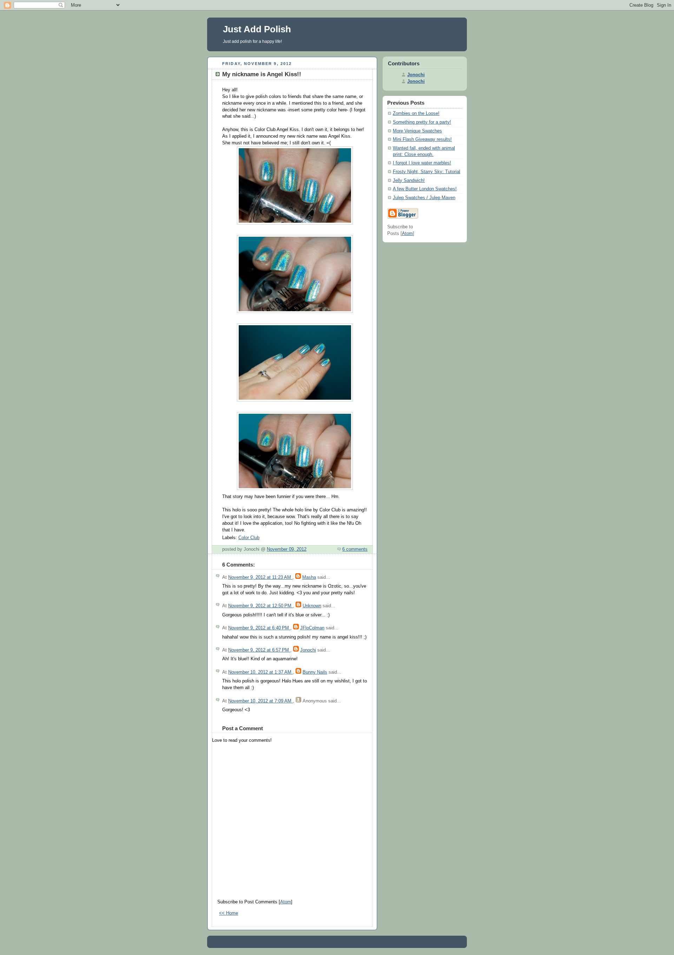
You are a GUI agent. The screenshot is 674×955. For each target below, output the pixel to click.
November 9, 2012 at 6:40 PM (259, 628)
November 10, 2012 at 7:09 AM (260, 701)
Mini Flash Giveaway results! (422, 139)
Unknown (312, 605)
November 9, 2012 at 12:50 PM (260, 605)
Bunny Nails (315, 672)
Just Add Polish (257, 29)
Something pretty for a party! (422, 122)
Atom (285, 902)
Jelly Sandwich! (409, 180)
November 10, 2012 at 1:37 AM (260, 672)
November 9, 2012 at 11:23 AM (260, 577)
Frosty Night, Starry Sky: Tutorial (426, 171)
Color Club (248, 537)
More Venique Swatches (417, 131)
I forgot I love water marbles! (422, 163)
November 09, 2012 (286, 549)
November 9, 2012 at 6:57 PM (259, 650)
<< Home (228, 913)
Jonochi (308, 650)
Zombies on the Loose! (416, 113)
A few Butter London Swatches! (425, 189)
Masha (309, 577)
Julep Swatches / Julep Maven (424, 197)
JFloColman (312, 628)
